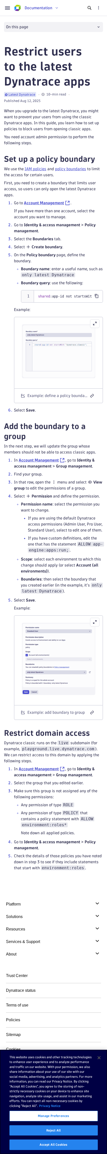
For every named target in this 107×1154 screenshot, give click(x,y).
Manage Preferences (53, 1115)
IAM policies (35, 169)
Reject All (53, 1130)
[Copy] (96, 296)
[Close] (99, 1057)
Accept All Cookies (53, 1144)
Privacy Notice (49, 1105)
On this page (17, 27)
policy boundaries (70, 169)
